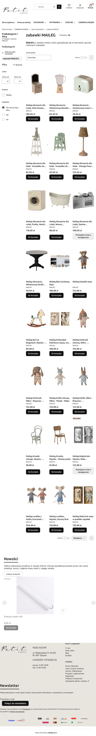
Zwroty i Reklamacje (73, 671)
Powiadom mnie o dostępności (83, 236)
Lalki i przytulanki (37, 29)
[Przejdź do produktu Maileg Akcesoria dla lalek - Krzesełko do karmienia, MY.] (36, 142)
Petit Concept (7, 29)
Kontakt (68, 655)
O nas (67, 648)
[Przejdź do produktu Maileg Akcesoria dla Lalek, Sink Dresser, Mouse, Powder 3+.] (36, 84)
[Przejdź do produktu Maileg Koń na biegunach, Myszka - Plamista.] (36, 318)
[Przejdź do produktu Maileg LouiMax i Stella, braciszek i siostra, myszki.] (36, 495)
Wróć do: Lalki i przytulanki (10, 53)
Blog (67, 653)
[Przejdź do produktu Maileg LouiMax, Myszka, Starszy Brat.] (60, 495)
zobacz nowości (13, 574)
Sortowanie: (31, 53)
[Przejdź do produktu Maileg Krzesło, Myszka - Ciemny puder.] (60, 435)
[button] (59, 7)
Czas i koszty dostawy (74, 668)
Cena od (5, 77)
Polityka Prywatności (73, 678)
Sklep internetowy (45, 733)
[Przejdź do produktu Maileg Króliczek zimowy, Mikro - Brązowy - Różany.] (83, 318)
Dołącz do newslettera (15, 703)
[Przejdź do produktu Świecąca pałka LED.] (35, 595)
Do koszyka (33, 119)
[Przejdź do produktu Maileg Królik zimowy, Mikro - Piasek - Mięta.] (60, 377)
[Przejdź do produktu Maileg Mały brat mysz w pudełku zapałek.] (83, 495)
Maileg (9, 95)
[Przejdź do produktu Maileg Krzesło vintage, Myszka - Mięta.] (36, 435)
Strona (77, 57)
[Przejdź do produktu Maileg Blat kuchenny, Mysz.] (60, 260)
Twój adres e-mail (7, 699)
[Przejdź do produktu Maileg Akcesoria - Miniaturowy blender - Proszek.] (60, 84)
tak (7, 115)
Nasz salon (69, 650)
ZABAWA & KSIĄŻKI (21, 29)
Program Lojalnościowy (74, 673)
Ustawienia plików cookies (76, 681)
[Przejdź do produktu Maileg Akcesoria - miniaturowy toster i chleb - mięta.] (83, 84)
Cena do (17, 77)
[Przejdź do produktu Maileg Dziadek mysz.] (83, 260)
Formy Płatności (71, 666)
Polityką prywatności (17, 711)
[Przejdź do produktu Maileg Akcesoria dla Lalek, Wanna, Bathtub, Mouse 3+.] (60, 200)
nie (7, 119)
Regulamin (69, 676)
